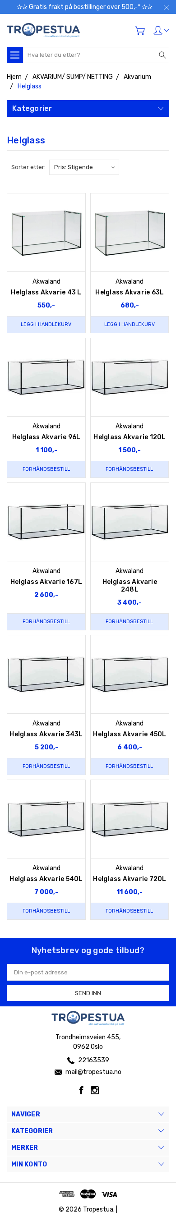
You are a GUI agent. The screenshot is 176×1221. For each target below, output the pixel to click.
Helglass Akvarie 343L (46, 734)
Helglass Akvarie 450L (129, 734)
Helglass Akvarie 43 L (46, 292)
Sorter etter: (28, 167)
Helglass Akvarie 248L (129, 585)
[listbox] (84, 167)
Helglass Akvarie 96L (46, 437)
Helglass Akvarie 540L (46, 879)
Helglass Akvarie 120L (129, 437)
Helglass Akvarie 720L (129, 879)
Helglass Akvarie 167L (46, 582)
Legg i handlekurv (46, 324)
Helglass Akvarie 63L (129, 292)
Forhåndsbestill (46, 469)
